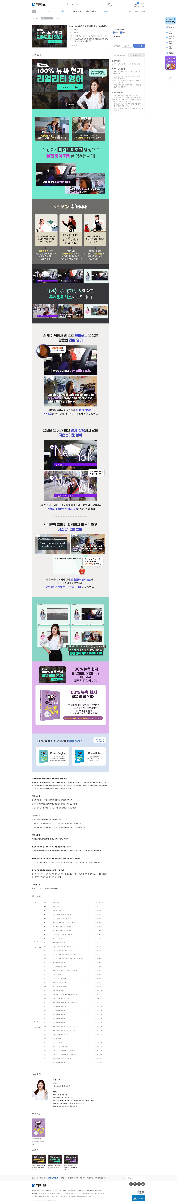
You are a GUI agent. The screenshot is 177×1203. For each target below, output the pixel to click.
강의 (62, 11)
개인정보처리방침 (53, 1178)
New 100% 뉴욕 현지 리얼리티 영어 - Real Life (54, 1167)
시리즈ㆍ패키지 (91, 11)
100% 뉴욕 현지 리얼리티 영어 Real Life (38, 1141)
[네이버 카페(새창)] (143, 1184)
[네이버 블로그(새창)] (135, 1184)
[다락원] (39, 4)
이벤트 (106, 11)
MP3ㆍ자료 (77, 11)
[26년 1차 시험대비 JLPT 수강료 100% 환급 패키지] (170, 69)
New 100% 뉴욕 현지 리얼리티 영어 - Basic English (38, 1167)
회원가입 (136, 11)
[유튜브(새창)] (131, 1184)
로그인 (130, 11)
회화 (57, 18)
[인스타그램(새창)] (139, 1184)
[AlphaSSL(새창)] (141, 1192)
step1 (117, 32)
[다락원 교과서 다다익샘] (170, 23)
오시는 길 (35, 1178)
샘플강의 (72, 45)
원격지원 (141, 1198)
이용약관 (42, 1178)
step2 (124, 32)
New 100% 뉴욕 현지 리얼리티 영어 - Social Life (70, 1167)
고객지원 (142, 11)
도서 (48, 11)
